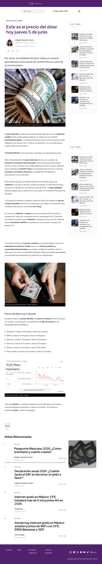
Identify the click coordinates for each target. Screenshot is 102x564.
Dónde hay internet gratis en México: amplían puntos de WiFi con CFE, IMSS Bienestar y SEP (40, 526)
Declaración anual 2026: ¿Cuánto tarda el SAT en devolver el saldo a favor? (38, 474)
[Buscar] (25, 11)
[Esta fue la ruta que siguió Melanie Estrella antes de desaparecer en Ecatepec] (74, 89)
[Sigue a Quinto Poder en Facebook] (74, 552)
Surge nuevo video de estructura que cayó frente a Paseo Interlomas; (86, 37)
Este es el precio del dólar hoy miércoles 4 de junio (41, 153)
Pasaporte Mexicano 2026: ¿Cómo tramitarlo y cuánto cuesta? (37, 450)
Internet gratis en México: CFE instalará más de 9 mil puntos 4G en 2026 (39, 500)
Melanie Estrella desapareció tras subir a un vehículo (85, 89)
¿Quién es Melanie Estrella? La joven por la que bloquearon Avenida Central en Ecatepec (86, 51)
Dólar (7, 429)
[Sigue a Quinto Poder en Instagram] (81, 552)
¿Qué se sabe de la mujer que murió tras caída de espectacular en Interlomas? (86, 64)
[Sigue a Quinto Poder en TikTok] (88, 552)
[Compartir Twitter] (13, 51)
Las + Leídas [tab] (75, 24)
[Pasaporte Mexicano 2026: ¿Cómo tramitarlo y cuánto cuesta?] (82, 454)
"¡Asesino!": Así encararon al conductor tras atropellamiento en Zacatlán (85, 102)
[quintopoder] (35, 3)
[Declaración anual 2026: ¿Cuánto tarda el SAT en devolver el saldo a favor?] (82, 477)
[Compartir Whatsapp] (17, 51)
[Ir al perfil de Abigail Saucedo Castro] (9, 42)
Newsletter (30, 410)
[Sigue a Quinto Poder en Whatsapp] (70, 552)
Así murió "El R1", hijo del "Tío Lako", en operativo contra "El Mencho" (86, 77)
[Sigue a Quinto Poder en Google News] (93, 552)
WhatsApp (16, 407)
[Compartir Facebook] (8, 51)
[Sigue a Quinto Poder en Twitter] (78, 552)
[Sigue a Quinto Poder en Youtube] (84, 552)
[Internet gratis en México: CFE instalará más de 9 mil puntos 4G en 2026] (82, 502)
